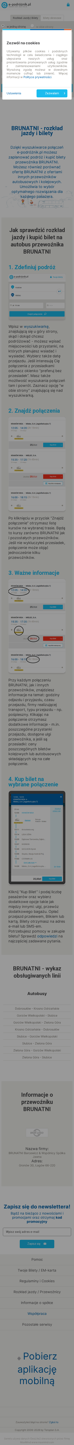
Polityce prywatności (37, 77)
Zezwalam (52, 93)
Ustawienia (14, 93)
